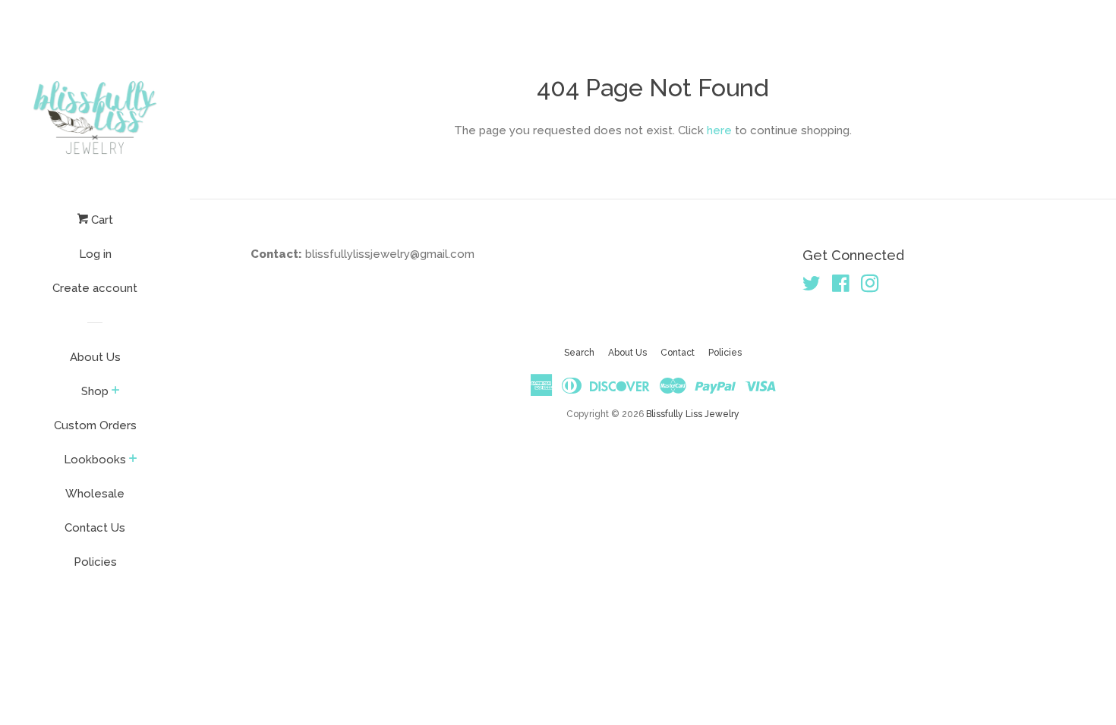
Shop (95, 391)
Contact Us (95, 528)
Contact (677, 352)
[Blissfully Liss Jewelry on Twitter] (811, 286)
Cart (100, 220)
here (719, 130)
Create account (94, 288)
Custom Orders (95, 425)
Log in (95, 254)
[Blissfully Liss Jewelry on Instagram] (870, 286)
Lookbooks (95, 459)
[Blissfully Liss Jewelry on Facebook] (840, 286)
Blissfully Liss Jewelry (692, 414)
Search (579, 352)
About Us (95, 357)
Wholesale (95, 494)
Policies (95, 562)
